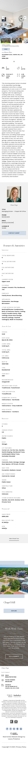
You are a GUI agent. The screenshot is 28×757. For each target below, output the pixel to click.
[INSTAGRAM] (10, 728)
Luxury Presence (14, 739)
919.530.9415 (6, 217)
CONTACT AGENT (14, 233)
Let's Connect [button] (14, 656)
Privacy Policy (21, 747)
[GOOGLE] (17, 728)
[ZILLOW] (20, 728)
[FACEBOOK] (7, 728)
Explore (14, 611)
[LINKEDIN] (14, 728)
